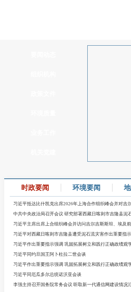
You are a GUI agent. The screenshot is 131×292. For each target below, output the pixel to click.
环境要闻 (87, 187)
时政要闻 (35, 187)
